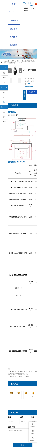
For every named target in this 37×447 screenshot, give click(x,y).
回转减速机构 (11, 63)
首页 (12, 61)
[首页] (2, 1)
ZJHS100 (19, 63)
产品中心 (18, 61)
